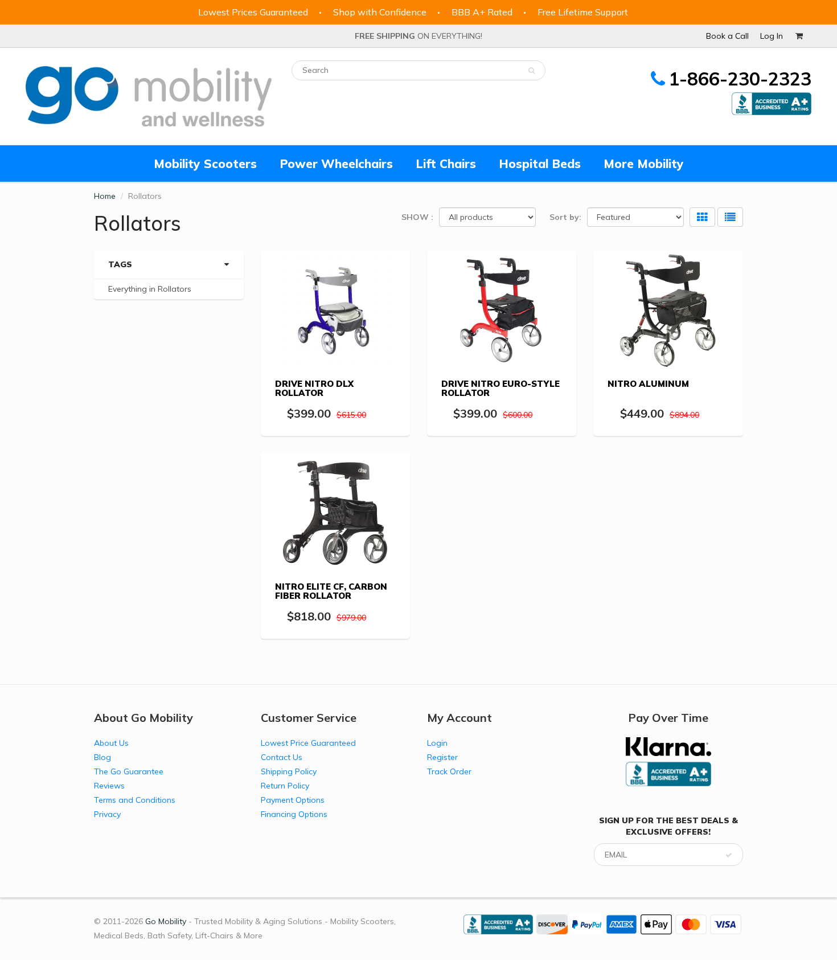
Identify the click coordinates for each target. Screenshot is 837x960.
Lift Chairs (446, 163)
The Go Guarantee (128, 771)
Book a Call (727, 36)
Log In (771, 36)
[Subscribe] (729, 855)
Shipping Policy (289, 771)
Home (105, 196)
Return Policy (285, 786)
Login (437, 743)
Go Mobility (165, 921)
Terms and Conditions (134, 800)
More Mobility (644, 163)
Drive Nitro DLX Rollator (314, 388)
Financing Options (294, 814)
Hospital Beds (540, 163)
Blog (102, 757)
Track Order (449, 771)
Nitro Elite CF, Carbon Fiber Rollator (331, 591)
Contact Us (281, 757)
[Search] (531, 71)
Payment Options (293, 800)
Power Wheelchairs (336, 163)
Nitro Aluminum (648, 383)
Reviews (109, 786)
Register (442, 757)
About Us (111, 743)
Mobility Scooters (205, 163)
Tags (120, 264)
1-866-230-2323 (739, 78)
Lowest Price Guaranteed (308, 743)
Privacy (107, 814)
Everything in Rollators (149, 289)
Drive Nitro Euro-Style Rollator (500, 388)
